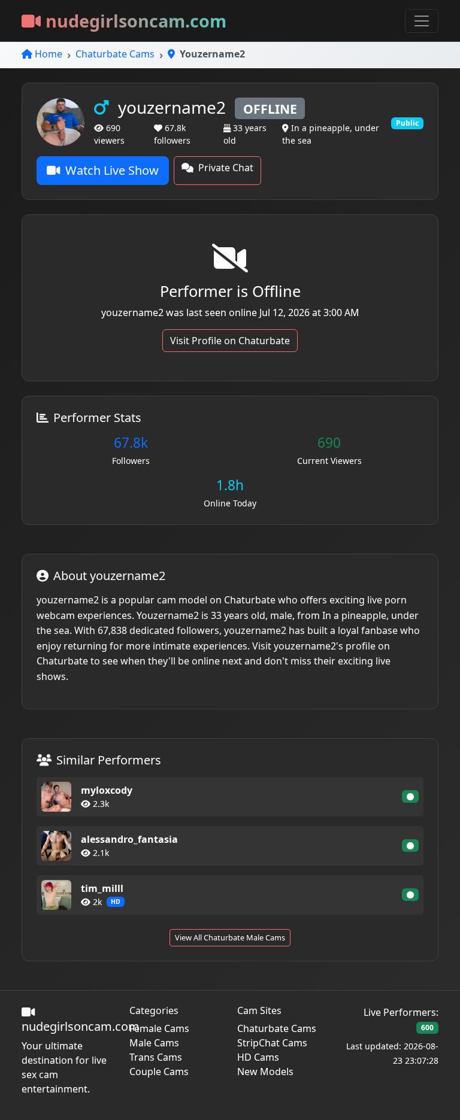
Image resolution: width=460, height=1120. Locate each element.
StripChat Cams (272, 1042)
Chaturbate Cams (115, 53)
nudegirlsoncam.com (136, 20)
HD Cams (258, 1057)
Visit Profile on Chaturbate (230, 340)
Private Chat (225, 167)
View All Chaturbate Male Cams (230, 937)
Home (48, 53)
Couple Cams (159, 1071)
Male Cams (154, 1042)
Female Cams (159, 1028)
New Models (265, 1071)
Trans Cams (155, 1057)
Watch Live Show (112, 170)
